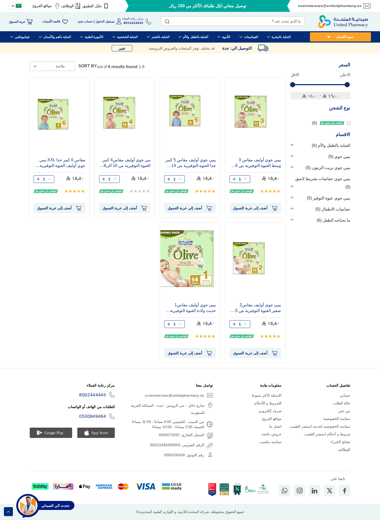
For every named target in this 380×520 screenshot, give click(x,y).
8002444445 (92, 394)
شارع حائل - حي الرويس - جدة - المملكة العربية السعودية (167, 409)
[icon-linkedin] (314, 490)
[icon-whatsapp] (284, 490)
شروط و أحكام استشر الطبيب (327, 434)
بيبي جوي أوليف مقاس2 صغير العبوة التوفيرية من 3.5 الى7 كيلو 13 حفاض (256, 308)
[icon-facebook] (344, 490)
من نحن (344, 411)
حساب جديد (85, 21)
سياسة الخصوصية (336, 419)
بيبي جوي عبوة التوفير (329, 198)
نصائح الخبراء (340, 442)
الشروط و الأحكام (268, 403)
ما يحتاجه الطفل (334, 220)
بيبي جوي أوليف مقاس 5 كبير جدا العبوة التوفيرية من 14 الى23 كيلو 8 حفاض (190, 163)
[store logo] (343, 21)
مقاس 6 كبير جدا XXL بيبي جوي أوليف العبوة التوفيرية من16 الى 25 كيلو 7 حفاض (62, 163)
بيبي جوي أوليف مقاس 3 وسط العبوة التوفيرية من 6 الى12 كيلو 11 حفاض (258, 163)
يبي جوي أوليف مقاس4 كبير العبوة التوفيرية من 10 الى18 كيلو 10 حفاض (125, 163)
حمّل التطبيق (92, 6)
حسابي (345, 395)
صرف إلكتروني (270, 411)
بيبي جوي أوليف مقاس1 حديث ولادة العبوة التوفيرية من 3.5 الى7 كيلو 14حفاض (193, 308)
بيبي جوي (340, 156)
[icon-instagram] (299, 490)
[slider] (292, 84)
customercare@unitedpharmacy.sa (329, 6)
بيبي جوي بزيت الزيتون (328, 167)
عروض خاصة (272, 434)
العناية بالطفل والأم (331, 145)
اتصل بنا (275, 426)
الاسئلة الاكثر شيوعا (267, 395)
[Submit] (167, 20)
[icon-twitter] (329, 490)
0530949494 (92, 416)
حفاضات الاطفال (333, 209)
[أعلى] (8, 511)
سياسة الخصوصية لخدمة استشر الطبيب (320, 426)
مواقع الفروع (42, 6)
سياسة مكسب (270, 442)
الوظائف (67, 6)
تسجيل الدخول (104, 21)
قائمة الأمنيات (51, 21)
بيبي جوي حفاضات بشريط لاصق (322, 183)
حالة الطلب (341, 403)
